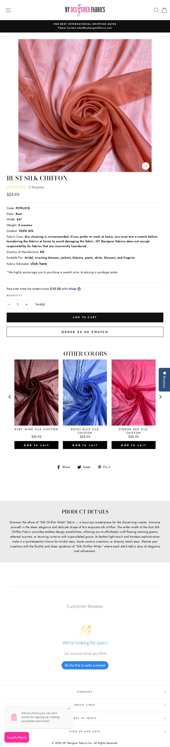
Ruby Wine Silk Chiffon (36, 429)
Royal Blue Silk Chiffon (85, 431)
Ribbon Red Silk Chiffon (133, 431)
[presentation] (10, 397)
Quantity (15, 295)
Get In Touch (85, 718)
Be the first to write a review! (85, 665)
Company (85, 692)
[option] (85, 26)
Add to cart (36, 445)
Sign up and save (85, 731)
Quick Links (85, 705)
